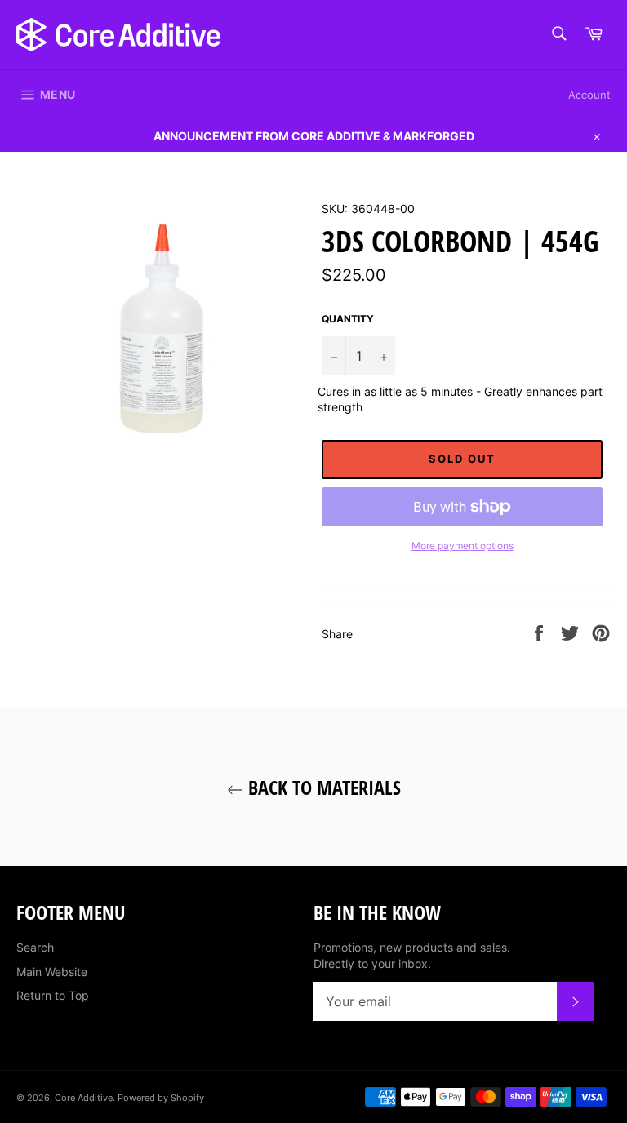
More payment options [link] (462, 545)
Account (589, 94)
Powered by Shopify (161, 1097)
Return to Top (52, 995)
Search (35, 947)
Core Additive (84, 1097)
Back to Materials (322, 787)
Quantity (348, 319)
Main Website (51, 972)
